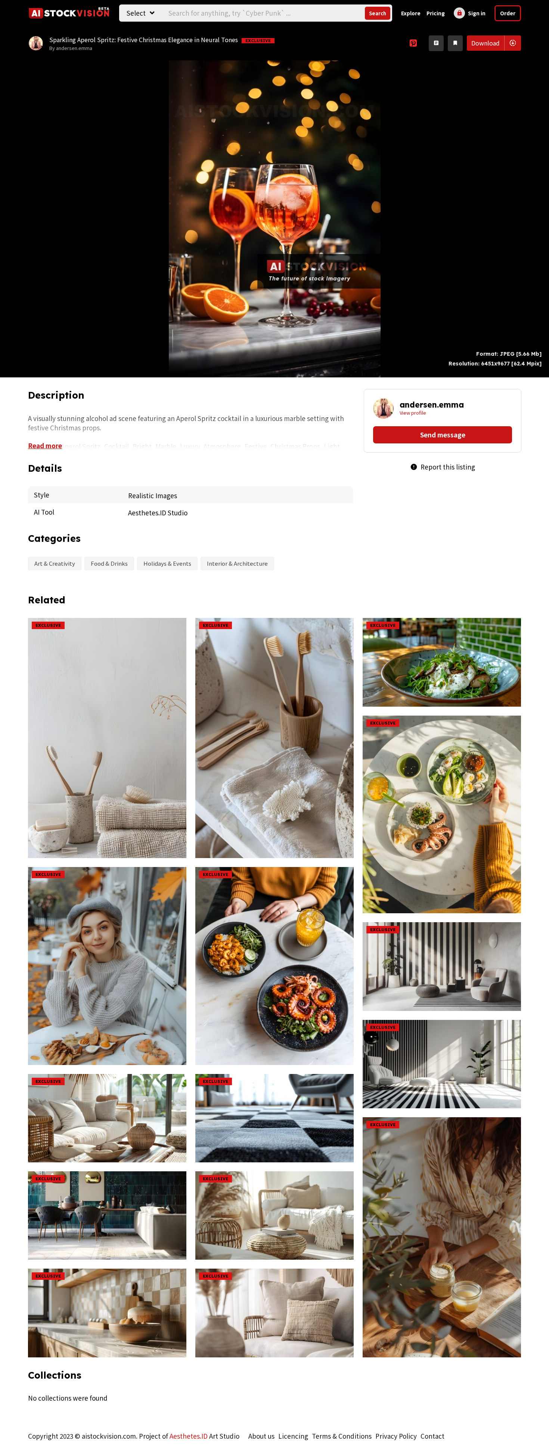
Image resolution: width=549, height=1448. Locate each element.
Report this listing (442, 466)
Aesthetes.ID (189, 1436)
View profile (413, 412)
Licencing (293, 1436)
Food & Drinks (109, 563)
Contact (432, 1436)
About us (261, 1436)
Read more (45, 445)
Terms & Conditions (342, 1436)
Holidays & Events (167, 563)
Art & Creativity (54, 563)
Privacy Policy (396, 1436)
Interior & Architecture (237, 563)
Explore (411, 13)
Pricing (436, 13)
